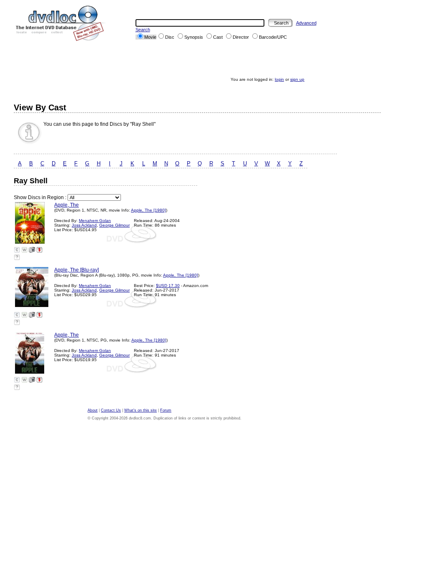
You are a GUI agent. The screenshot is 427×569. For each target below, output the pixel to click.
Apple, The (66, 205)
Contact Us (111, 410)
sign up (297, 79)
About (93, 410)
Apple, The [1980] (148, 210)
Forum (165, 410)
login (279, 79)
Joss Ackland (84, 225)
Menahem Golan (95, 220)
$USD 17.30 (168, 285)
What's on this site (140, 410)
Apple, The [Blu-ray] (76, 270)
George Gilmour (114, 225)
